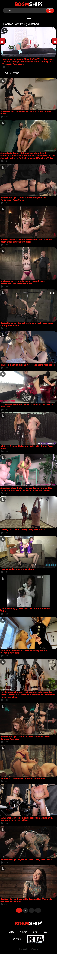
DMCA (35, 932)
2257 (46, 932)
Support (17, 939)
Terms (11, 932)
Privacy (24, 932)
